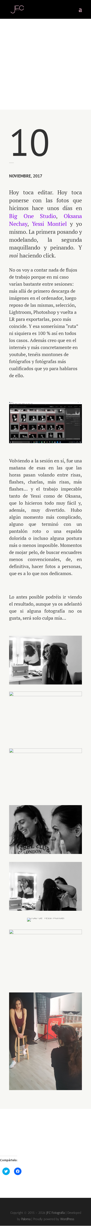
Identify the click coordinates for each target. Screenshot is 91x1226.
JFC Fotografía (55, 1213)
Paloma (25, 1219)
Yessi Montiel (49, 223)
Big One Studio (32, 216)
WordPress (67, 1219)
